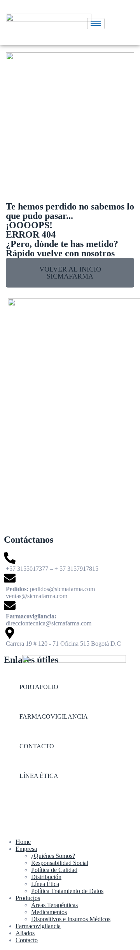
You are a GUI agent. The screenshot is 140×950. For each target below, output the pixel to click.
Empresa (26, 848)
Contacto (27, 940)
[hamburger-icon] (96, 23)
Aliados (25, 933)
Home (23, 841)
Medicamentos (49, 912)
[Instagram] (70, 794)
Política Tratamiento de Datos (67, 891)
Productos (28, 898)
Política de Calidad (54, 870)
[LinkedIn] (70, 809)
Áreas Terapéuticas (54, 905)
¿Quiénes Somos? (53, 855)
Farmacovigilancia (38, 926)
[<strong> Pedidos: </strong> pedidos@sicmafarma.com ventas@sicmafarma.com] (70, 586)
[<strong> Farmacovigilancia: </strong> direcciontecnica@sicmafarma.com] (70, 613)
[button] (70, 273)
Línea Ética (45, 884)
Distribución (46, 877)
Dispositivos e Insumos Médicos (70, 919)
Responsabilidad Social (59, 862)
